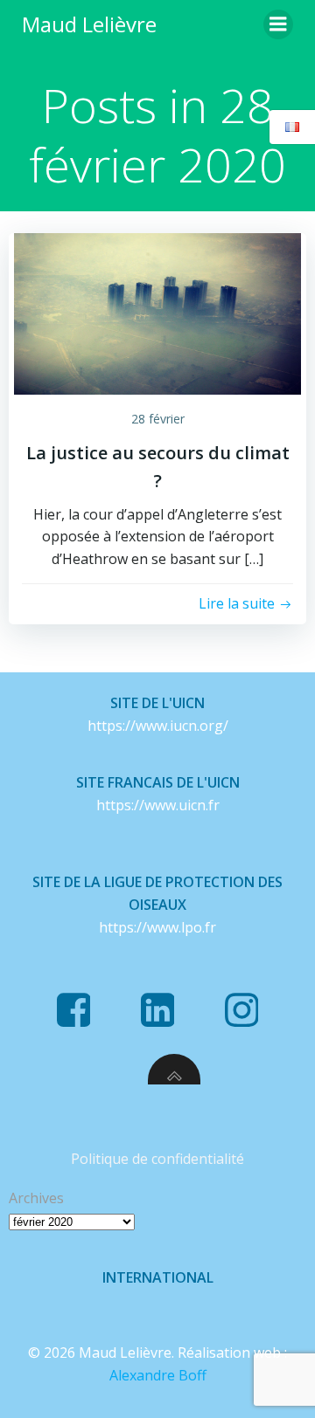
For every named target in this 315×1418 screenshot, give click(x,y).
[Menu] (278, 24)
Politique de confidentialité (157, 1158)
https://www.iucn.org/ (158, 725)
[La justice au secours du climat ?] (157, 312)
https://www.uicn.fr (158, 805)
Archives (36, 1198)
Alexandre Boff (157, 1375)
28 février (158, 418)
